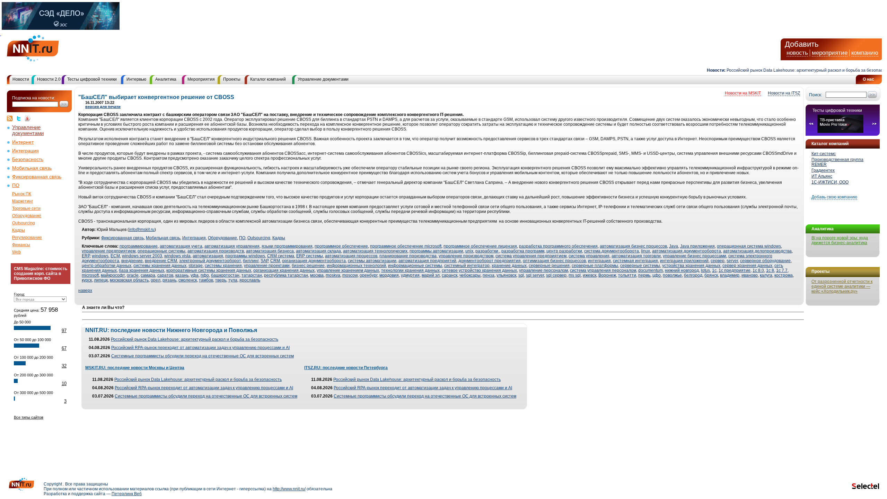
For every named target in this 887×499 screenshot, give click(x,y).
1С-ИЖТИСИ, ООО (830, 182)
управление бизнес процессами (694, 255)
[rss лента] (11, 118)
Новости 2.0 (49, 79)
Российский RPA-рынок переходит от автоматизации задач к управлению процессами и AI (200, 347)
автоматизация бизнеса (270, 251)
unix (469, 251)
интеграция (599, 260)
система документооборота (611, 251)
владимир (729, 275)
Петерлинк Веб (127, 493)
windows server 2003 (142, 255)
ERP (86, 255)
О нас (868, 79)
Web (16, 252)
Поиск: (815, 94)
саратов (165, 275)
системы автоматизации (372, 260)
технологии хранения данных (410, 270)
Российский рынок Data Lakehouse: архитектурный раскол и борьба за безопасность (800, 70)
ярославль (249, 280)
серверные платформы (595, 265)
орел (155, 280)
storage (195, 265)
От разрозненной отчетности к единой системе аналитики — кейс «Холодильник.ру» (841, 286)
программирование (139, 246)
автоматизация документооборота (686, 251)
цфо (656, 275)
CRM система (280, 255)
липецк (101, 280)
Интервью (136, 79)
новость (797, 53)
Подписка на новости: (33, 98)
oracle (133, 275)
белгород (693, 275)
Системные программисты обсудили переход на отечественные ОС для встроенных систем (202, 356)
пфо (205, 275)
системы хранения (223, 265)
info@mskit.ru (142, 229)
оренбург (368, 275)
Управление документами (323, 79)
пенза (488, 275)
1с (714, 270)
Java (673, 246)
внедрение (132, 260)
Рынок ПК (21, 193)
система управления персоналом (603, 270)
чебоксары (470, 275)
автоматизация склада (318, 251)
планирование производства (408, 255)
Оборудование (26, 215)
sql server (535, 275)
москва (317, 275)
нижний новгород (682, 270)
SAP (264, 260)
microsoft (90, 275)
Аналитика (165, 79)
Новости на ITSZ (784, 93)
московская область (129, 280)
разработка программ (522, 251)
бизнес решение (308, 265)
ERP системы (309, 255)
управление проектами (267, 265)
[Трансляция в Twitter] (20, 118)
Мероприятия (201, 79)
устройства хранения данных (691, 265)
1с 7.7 (782, 270)
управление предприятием (108, 251)
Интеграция (25, 150)
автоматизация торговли (636, 255)
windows (100, 255)
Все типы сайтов (28, 417)
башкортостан (225, 275)
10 (64, 383)
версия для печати (103, 107)
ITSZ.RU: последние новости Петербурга (346, 367)
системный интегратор (467, 265)
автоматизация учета (181, 246)
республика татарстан (286, 275)
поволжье (672, 275)
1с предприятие (734, 270)
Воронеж (607, 275)
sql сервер (556, 275)
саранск (449, 275)
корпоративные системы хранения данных (208, 270)
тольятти (627, 275)
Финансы (21, 244)
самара (148, 275)
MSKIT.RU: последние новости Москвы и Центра (134, 367)
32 (64, 365)
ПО (15, 185)
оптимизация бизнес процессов (554, 260)
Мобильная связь (32, 168)
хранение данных (509, 265)
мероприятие (830, 53)
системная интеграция (635, 260)
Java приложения (697, 246)
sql (521, 275)
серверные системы (640, 265)
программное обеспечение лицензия (480, 246)
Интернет (23, 142)
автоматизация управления (232, 246)
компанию (864, 53)
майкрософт (113, 275)
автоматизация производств (215, 251)
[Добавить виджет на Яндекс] (27, 118)
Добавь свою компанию (834, 197)
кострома (783, 275)
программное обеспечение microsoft (405, 246)
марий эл (431, 275)
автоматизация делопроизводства (757, 251)
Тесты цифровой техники (92, 79)
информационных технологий (356, 265)
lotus (705, 270)
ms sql (575, 275)
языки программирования (287, 246)
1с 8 (770, 270)
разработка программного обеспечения (558, 246)
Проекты (231, 79)
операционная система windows (749, 246)
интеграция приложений (684, 260)
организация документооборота (314, 260)
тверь (220, 280)
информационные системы (415, 265)
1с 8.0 (758, 270)
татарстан (251, 275)
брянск (711, 275)
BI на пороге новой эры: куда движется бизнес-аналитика (839, 240)
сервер (717, 260)
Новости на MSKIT (743, 93)
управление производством (466, 255)
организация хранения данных (284, 270)
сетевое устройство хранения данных (479, 270)
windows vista (177, 255)
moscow (350, 275)
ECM (115, 255)
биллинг (250, 260)
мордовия (389, 275)
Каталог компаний (268, 79)
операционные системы (161, 251)
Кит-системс (823, 153)
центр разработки (564, 251)
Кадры (18, 230)
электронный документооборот (210, 260)
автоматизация (208, 255)
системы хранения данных (159, 265)
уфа (195, 275)
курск (87, 280)
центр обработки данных (106, 265)
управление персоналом (543, 270)
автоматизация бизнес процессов (633, 246)
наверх (85, 290)
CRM (275, 260)
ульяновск (506, 275)
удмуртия (410, 275)
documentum (650, 270)
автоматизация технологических (375, 251)
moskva (333, 275)
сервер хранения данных (747, 265)
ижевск (589, 275)
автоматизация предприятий (427, 260)
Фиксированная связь (36, 176)
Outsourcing (23, 223)
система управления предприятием (531, 255)
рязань (169, 280)
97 (64, 330)
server (732, 260)
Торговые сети (26, 208)
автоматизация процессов (351, 255)
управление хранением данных (348, 270)
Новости (20, 79)
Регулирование (27, 237)
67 (64, 348)
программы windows (245, 255)
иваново (749, 275)
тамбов (206, 280)
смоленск (187, 280)
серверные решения (549, 265)
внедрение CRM (161, 260)
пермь (644, 275)
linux (645, 251)
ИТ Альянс (821, 176)
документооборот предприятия (489, 260)
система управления (589, 255)
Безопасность (27, 159)
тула (232, 280)
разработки (487, 251)
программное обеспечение (341, 246)
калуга (766, 275)
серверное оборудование (765, 260)
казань (181, 275)
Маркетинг (22, 201)
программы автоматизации (436, 251)
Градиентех (823, 170)
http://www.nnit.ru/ (289, 489)
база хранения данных (141, 270)
